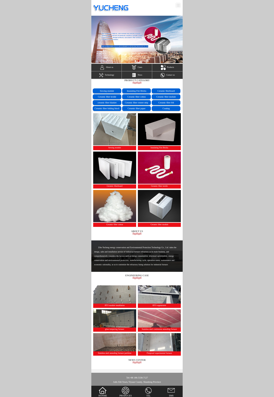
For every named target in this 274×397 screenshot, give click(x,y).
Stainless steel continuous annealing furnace (159, 329)
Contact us (170, 75)
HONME (102, 395)
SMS (171, 395)
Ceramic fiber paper (136, 108)
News (140, 75)
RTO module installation (115, 305)
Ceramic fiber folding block (107, 108)
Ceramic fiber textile (107, 97)
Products (170, 67)
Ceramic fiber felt (166, 102)
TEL (148, 395)
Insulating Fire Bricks (136, 91)
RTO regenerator (159, 305)
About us (109, 67)
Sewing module (107, 91)
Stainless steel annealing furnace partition (114, 353)
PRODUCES (125, 395)
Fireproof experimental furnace (159, 353)
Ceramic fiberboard (166, 91)
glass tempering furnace (114, 329)
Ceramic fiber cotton (136, 97)
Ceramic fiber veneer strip (136, 102)
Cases (140, 67)
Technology (109, 75)
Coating (166, 108)
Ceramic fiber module (166, 97)
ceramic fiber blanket (107, 102)
